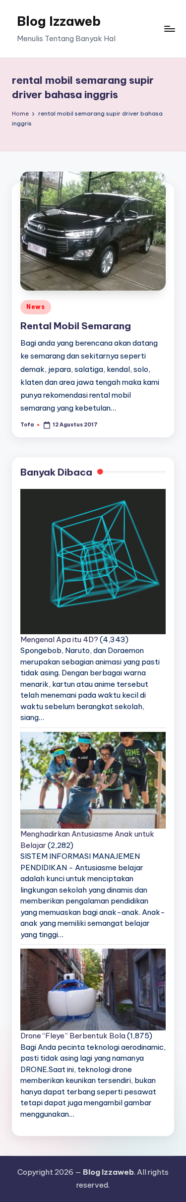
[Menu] (169, 28)
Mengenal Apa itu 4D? (59, 639)
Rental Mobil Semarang (75, 326)
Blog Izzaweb (59, 21)
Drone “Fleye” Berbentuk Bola (72, 1035)
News (35, 306)
